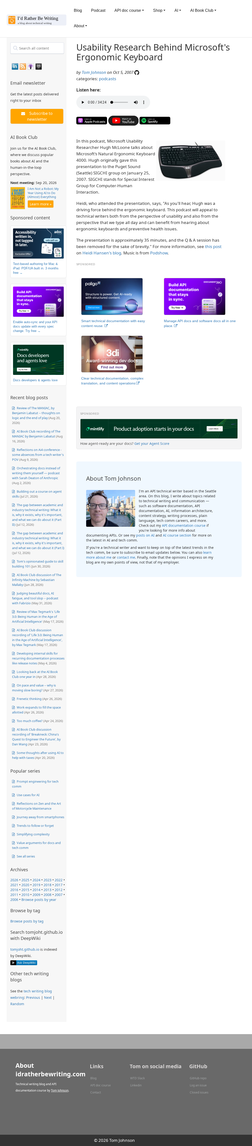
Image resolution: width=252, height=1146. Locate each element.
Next (48, 997)
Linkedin (136, 1085)
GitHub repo (198, 1078)
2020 (25, 885)
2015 (25, 889)
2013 (47, 889)
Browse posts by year (38, 899)
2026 (14, 880)
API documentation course (183, 525)
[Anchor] (48, 82)
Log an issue (198, 1085)
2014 (36, 889)
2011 (14, 894)
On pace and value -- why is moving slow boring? (34, 687)
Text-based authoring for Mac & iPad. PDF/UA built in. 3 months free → (36, 268)
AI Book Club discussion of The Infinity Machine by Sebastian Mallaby (36, 580)
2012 (59, 889)
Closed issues (199, 1092)
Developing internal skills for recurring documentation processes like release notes (38, 658)
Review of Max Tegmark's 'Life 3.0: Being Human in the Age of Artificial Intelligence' (36, 616)
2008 (47, 894)
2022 (59, 880)
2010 (25, 894)
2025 (25, 880)
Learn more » (40, 204)
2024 (36, 880)
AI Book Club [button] (201, 10)
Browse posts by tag (27, 921)
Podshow (159, 253)
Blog (78, 10)
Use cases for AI (27, 795)
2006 (14, 899)
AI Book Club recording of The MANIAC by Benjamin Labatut (36, 433)
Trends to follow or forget (35, 825)
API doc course (100, 1085)
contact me (126, 557)
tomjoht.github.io (24, 949)
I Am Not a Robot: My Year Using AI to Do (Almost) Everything (43, 193)
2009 (36, 894)
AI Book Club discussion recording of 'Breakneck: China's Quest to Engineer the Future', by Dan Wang (36, 736)
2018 (47, 885)
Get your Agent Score (151, 443)
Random (17, 1003)
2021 (14, 885)
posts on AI (145, 535)
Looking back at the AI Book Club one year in (35, 674)
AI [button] (176, 10)
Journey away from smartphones (40, 817)
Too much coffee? (29, 721)
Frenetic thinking (29, 699)
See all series (25, 856)
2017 (59, 885)
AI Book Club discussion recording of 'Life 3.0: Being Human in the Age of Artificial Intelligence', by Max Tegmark (37, 637)
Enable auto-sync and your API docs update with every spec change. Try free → (35, 326)
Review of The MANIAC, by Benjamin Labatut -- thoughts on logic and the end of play (36, 413)
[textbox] (37, 48)
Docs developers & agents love (35, 380)
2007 (59, 894)
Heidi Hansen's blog (101, 253)
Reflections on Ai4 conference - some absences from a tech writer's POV (38, 455)
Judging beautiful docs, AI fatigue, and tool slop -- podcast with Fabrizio (35, 598)
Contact (95, 1092)
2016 (14, 889)
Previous (33, 997)
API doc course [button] (127, 10)
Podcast (98, 10)
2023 (47, 880)
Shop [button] (157, 10)
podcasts (107, 78)
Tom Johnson (94, 72)
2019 (36, 885)
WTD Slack (137, 1078)
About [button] (79, 26)
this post (213, 246)
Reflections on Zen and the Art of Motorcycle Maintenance (36, 806)
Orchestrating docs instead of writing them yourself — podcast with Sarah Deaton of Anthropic (36, 473)
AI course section (177, 535)
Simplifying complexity (32, 834)
